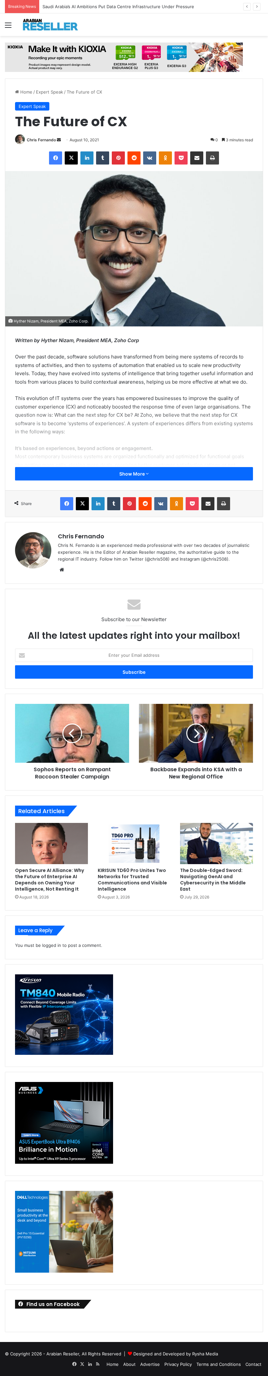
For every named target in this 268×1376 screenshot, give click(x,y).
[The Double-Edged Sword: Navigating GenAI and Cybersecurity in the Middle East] (216, 843)
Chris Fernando (41, 139)
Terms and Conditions (218, 1364)
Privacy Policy (178, 1364)
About (129, 1364)
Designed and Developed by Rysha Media (175, 1353)
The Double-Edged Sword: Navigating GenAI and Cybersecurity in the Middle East (213, 879)
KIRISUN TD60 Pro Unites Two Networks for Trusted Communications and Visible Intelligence (132, 879)
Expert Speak (49, 92)
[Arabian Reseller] (54, 24)
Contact (253, 1364)
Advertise (150, 1364)
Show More (132, 474)
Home (25, 92)
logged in (51, 945)
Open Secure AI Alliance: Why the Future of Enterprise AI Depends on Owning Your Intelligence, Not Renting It (49, 879)
